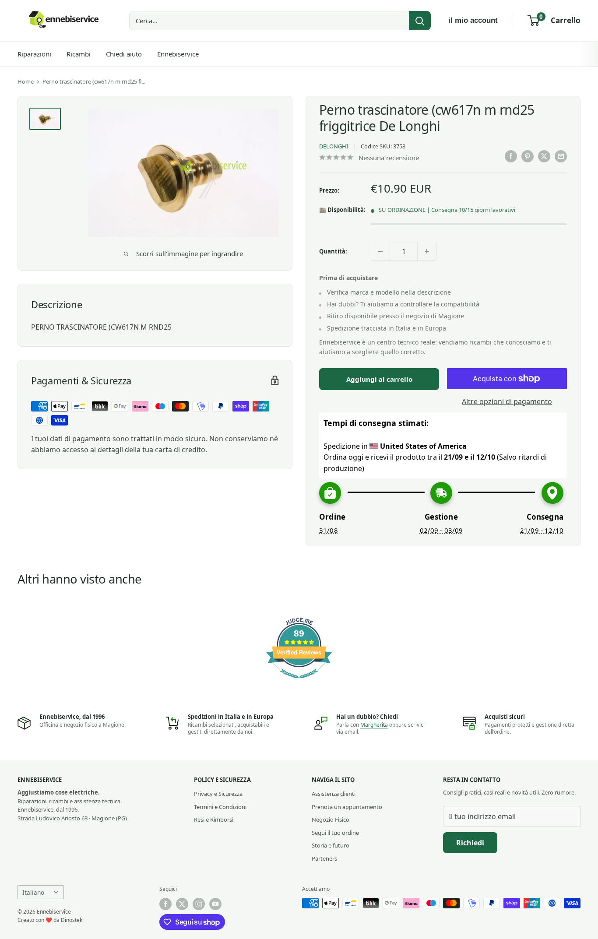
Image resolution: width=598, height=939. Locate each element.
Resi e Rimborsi (213, 819)
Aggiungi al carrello (379, 379)
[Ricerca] (420, 20)
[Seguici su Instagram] (199, 904)
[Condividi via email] (561, 156)
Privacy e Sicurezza (218, 794)
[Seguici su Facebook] (165, 904)
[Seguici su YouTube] (215, 904)
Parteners (324, 858)
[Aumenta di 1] (427, 251)
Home (26, 81)
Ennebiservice (178, 53)
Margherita (374, 724)
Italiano (33, 892)
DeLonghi (333, 146)
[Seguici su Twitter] (182, 904)
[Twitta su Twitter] (544, 156)
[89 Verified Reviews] (299, 682)
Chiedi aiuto (124, 53)
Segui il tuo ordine (335, 833)
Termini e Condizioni (220, 807)
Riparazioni (34, 53)
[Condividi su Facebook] (511, 156)
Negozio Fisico (330, 819)
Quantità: (333, 251)
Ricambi (79, 53)
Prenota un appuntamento (347, 807)
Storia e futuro (330, 845)
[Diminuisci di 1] (380, 251)
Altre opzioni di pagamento (507, 401)
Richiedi (470, 843)
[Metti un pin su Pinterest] (527, 156)
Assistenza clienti (333, 794)
